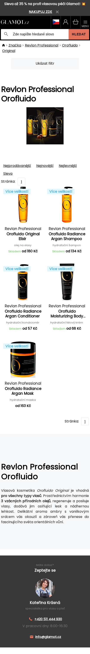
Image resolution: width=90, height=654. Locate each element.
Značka (15, 45)
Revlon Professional (41, 45)
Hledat (79, 34)
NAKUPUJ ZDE (40, 11)
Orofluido (70, 45)
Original (8, 50)
